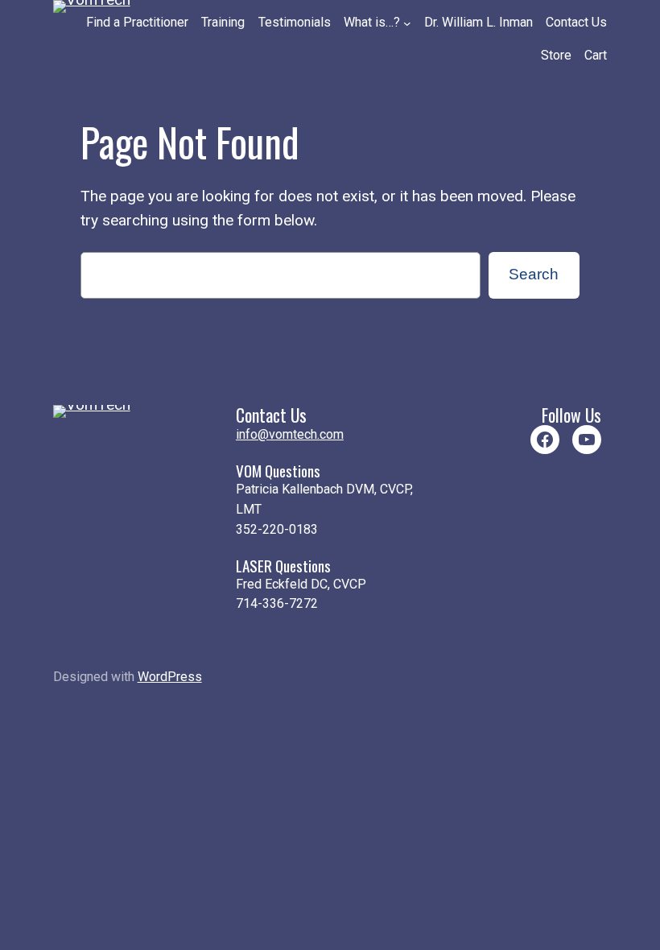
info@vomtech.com (290, 434)
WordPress (170, 676)
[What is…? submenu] (407, 23)
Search (534, 274)
